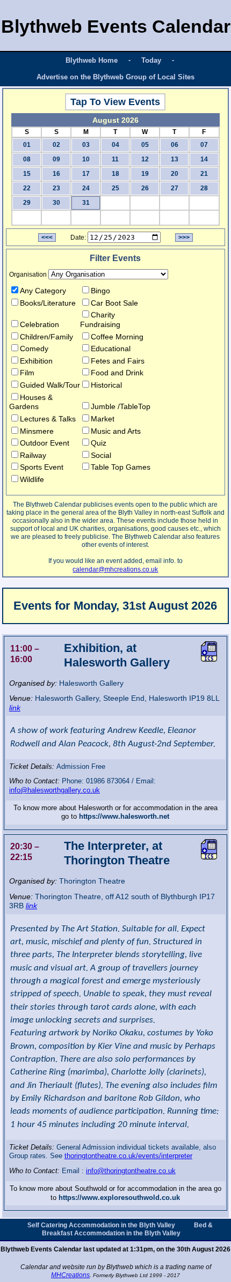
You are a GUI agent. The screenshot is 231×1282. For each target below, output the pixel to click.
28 (204, 188)
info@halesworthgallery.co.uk (54, 790)
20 (174, 173)
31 (86, 202)
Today (151, 60)
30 (56, 202)
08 (27, 159)
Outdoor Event (44, 443)
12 (145, 159)
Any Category (43, 290)
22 (27, 188)
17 (86, 173)
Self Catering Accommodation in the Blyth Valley (101, 1225)
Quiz (98, 443)
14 (204, 159)
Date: (78, 237)
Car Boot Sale (114, 303)
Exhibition (36, 361)
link (14, 707)
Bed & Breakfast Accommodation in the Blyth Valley (127, 1229)
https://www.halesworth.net (124, 816)
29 (27, 202)
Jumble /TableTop (120, 406)
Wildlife (32, 479)
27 (174, 188)
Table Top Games (120, 467)
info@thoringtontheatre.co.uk (131, 1171)
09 (56, 159)
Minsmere (37, 431)
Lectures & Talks (48, 418)
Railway (33, 455)
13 (174, 159)
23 (56, 188)
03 (86, 145)
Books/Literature (48, 303)
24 (86, 188)
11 (115, 159)
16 (56, 173)
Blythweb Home (92, 60)
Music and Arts (116, 431)
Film (27, 372)
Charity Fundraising (100, 319)
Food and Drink (117, 372)
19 (145, 173)
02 (56, 145)
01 (27, 145)
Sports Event (41, 467)
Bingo (100, 290)
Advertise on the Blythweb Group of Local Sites (115, 77)
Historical (106, 385)
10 (86, 159)
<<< (47, 237)
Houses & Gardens (31, 402)
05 (145, 145)
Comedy (34, 348)
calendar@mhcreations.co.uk (115, 569)
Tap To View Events (115, 102)
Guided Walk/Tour (50, 385)
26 (145, 188)
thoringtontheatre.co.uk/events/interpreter (128, 1156)
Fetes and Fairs (118, 361)
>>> (184, 237)
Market (102, 418)
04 (115, 145)
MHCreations (70, 1275)
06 (174, 145)
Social (101, 455)
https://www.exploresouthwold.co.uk (119, 1198)
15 (27, 173)
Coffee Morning (117, 336)
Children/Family (46, 336)
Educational (111, 348)
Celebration (39, 324)
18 (115, 173)
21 (204, 173)
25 (115, 188)
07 (204, 145)
